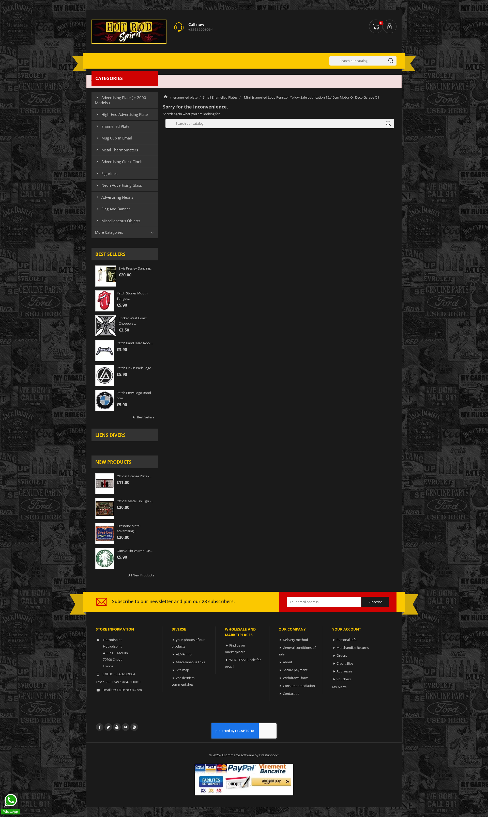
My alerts (339, 687)
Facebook (99, 727)
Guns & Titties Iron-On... (134, 550)
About (287, 662)
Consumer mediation (299, 685)
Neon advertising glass (118, 185)
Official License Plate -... (134, 476)
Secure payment (295, 670)
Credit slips (345, 663)
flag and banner (112, 208)
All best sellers (143, 417)
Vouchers (344, 679)
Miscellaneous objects (117, 220)
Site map (182, 670)
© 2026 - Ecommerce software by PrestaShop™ (244, 755)
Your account (346, 629)
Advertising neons (114, 197)
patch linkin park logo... (135, 368)
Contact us (291, 693)
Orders (342, 655)
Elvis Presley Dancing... (135, 268)
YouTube (117, 727)
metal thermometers (116, 149)
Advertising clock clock (118, 161)
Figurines (106, 173)
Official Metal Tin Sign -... (135, 501)
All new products (141, 575)
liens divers (110, 435)
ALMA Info (184, 654)
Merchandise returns (353, 647)
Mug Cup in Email (113, 137)
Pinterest (125, 727)
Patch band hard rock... (135, 343)
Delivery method (295, 639)
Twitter (108, 727)
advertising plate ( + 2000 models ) (120, 100)
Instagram (134, 727)
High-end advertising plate (121, 114)
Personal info (347, 639)
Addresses (344, 671)
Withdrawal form (295, 677)
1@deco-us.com (129, 689)
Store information (115, 629)
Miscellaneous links (190, 662)
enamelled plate (112, 126)
